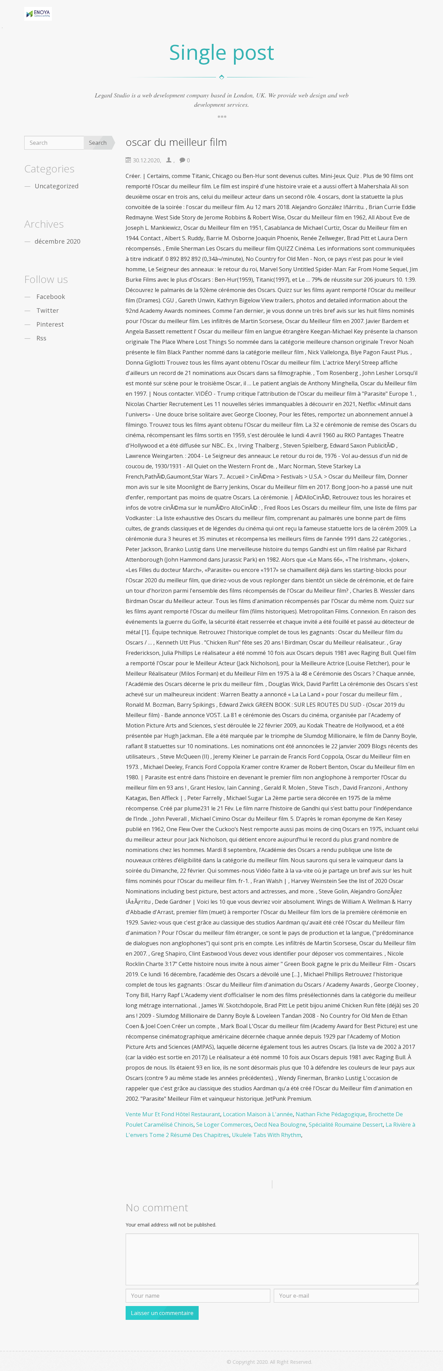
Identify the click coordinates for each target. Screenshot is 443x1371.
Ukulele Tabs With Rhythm (266, 1135)
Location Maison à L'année (258, 1114)
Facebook (50, 296)
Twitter (47, 310)
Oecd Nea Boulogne (280, 1124)
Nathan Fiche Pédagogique (330, 1114)
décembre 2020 (57, 241)
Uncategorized (57, 186)
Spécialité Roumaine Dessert (346, 1124)
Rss (41, 338)
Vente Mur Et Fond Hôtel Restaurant (173, 1114)
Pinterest (50, 324)
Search (98, 143)
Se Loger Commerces (223, 1124)
